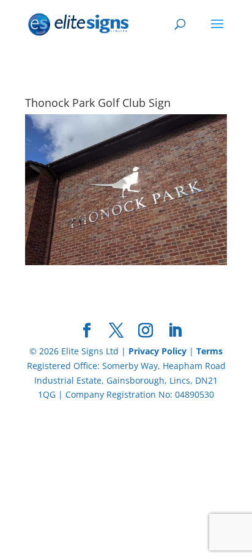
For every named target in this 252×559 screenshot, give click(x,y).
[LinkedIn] (175, 330)
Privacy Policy (157, 351)
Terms (209, 351)
